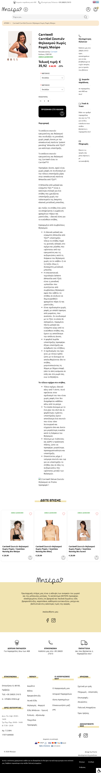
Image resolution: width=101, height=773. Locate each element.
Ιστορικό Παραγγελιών (62, 694)
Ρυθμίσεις (82, 767)
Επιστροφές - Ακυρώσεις (83, 699)
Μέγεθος (46, 73)
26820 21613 (83, 51)
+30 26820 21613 (64, 2)
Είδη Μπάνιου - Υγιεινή (37, 710)
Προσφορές (32, 725)
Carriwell (54, 52)
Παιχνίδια (31, 720)
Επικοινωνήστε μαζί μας (61, 707)
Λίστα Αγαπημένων (60, 699)
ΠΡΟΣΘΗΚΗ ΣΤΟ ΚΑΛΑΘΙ (52, 109)
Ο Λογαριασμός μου (61, 688)
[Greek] (97, 2)
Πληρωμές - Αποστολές (88, 692)
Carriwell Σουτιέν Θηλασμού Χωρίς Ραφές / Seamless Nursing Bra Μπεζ (49, 549)
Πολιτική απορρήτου (34, 763)
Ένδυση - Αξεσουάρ (35, 715)
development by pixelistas (87, 755)
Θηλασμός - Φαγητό (36, 705)
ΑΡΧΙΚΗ (6, 23)
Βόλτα (29, 691)
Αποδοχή (91, 762)
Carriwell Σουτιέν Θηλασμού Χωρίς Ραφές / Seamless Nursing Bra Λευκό (82, 549)
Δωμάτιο (31, 686)
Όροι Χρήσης (83, 713)
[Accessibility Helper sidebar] (98, 770)
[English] (94, 2)
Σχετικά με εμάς (85, 686)
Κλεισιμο (82, 762)
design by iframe (91, 752)
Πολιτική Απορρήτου (87, 707)
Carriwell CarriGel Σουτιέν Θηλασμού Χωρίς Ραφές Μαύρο (34, 23)
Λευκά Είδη (32, 700)
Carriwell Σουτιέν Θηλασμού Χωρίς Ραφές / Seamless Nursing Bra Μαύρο (15, 549)
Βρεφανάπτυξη (34, 695)
